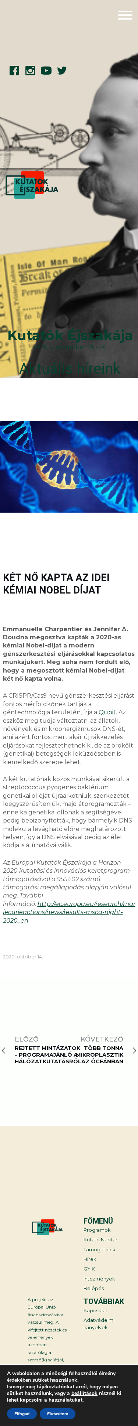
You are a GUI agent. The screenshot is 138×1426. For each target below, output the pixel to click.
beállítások (84, 1393)
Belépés (94, 1288)
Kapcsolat (95, 1310)
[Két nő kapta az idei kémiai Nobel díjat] (69, 467)
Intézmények (99, 1279)
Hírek (90, 1259)
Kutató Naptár (100, 1239)
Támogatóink (99, 1249)
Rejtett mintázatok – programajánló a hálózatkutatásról (48, 1055)
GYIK (89, 1269)
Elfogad (21, 1414)
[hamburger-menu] (125, 16)
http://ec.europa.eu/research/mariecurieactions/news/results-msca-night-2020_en (69, 912)
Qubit (107, 712)
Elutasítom (57, 1414)
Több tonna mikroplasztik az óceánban (99, 1055)
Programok (97, 1230)
